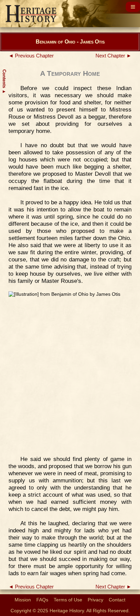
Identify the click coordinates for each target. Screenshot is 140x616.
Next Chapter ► (113, 55)
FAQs (42, 599)
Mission (23, 599)
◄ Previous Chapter (31, 55)
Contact (117, 599)
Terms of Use (68, 599)
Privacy (95, 599)
